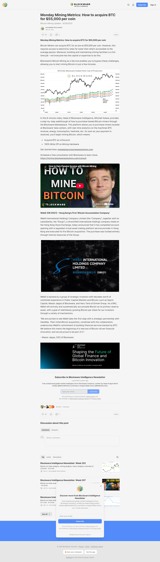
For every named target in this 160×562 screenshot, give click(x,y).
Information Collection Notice (79, 528)
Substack (69, 557)
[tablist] (49, 430)
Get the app (90, 552)
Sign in (153, 5)
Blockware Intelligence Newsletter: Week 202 (63, 463)
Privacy (81, 547)
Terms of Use (90, 526)
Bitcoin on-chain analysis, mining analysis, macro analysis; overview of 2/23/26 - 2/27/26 (66, 467)
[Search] (128, 5)
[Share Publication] (133, 5)
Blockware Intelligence (54, 27)
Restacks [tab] (55, 430)
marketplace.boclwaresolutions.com (75, 149)
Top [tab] (43, 457)
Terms (87, 547)
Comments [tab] (45, 430)
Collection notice (97, 547)
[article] (80, 468)
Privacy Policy (96, 528)
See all (44, 514)
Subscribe (142, 5)
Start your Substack (74, 552)
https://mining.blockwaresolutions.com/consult (63, 158)
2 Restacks (65, 407)
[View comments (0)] (51, 35)
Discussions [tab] (57, 457)
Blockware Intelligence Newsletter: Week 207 (63, 480)
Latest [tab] (48, 457)
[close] (101, 486)
